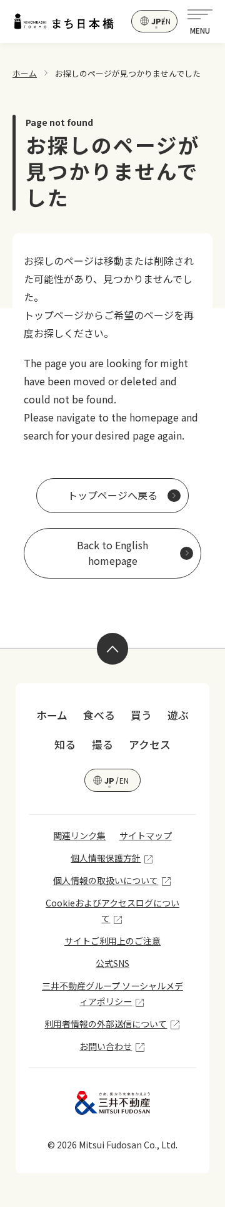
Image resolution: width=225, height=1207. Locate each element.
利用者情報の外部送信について (105, 1023)
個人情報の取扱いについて (105, 880)
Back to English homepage (112, 553)
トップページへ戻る (113, 495)
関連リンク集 (79, 835)
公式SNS (112, 963)
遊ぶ (178, 715)
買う (141, 715)
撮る (102, 744)
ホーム (24, 73)
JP (155, 21)
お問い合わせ (105, 1046)
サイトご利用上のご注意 (112, 941)
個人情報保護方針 (106, 858)
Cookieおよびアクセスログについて (112, 911)
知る (65, 744)
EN (165, 21)
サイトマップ (145, 835)
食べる (99, 715)
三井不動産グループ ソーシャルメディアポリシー (112, 993)
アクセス (150, 744)
